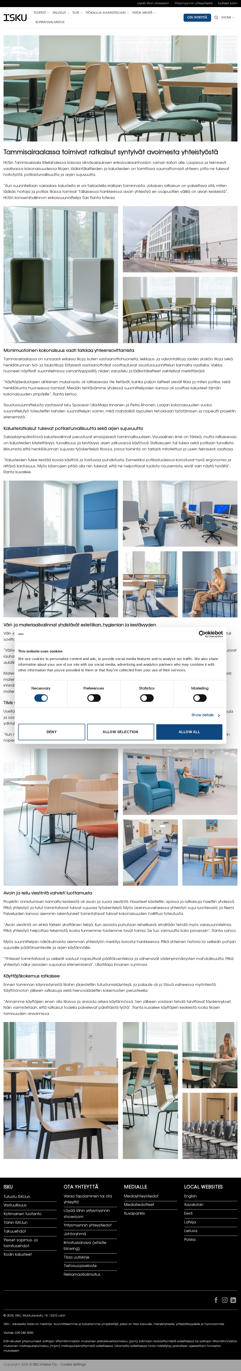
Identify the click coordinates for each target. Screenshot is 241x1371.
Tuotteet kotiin (227, 3)
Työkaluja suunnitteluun (106, 13)
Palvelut (59, 13)
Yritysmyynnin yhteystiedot (193, 3)
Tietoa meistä (142, 13)
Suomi (226, 17)
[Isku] (15, 17)
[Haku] (216, 17)
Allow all (189, 732)
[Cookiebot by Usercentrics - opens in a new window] (202, 634)
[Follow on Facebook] (216, 1301)
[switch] (94, 698)
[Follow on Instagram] (224, 1301)
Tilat (75, 13)
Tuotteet (40, 13)
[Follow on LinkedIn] (233, 1301)
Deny (52, 732)
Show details (203, 715)
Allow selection (120, 732)
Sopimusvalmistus (49, 22)
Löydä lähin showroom (153, 3)
